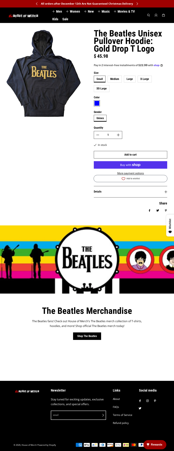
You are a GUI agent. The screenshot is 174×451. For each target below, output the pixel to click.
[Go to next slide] (137, 3)
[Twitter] (140, 408)
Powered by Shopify (46, 445)
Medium (114, 79)
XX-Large (102, 88)
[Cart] (163, 15)
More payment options (130, 173)
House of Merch (29, 445)
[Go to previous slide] (37, 3)
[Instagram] (147, 400)
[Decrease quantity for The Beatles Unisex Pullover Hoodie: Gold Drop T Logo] (97, 135)
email (56, 415)
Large (130, 79)
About (116, 399)
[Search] (148, 15)
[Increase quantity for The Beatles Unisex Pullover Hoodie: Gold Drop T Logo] (118, 135)
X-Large (144, 79)
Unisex (100, 118)
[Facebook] (140, 400)
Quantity (98, 127)
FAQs (116, 407)
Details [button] (97, 191)
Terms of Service (122, 415)
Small (100, 79)
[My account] (156, 15)
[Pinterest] (155, 400)
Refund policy (121, 423)
